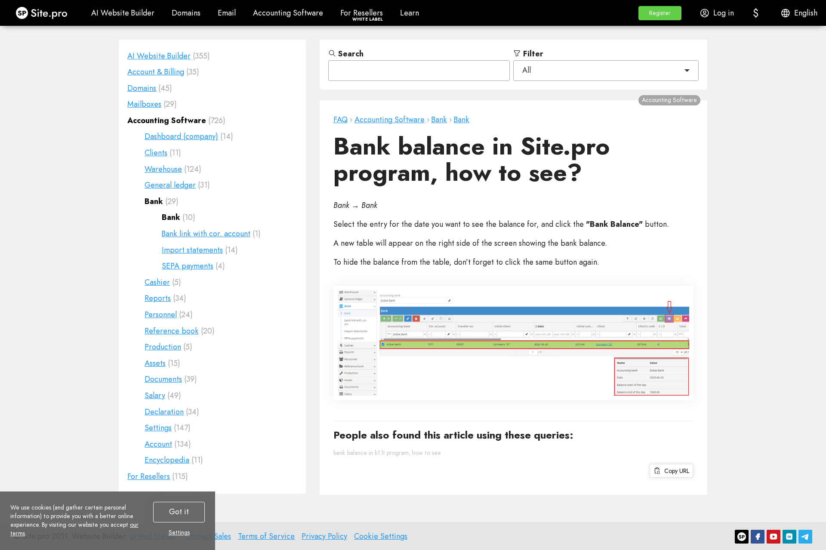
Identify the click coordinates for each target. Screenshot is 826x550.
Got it (179, 511)
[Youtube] (773, 537)
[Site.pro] (742, 537)
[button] (659, 13)
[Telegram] (805, 537)
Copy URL (675, 471)
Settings (179, 532)
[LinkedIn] (789, 537)
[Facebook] (757, 537)
